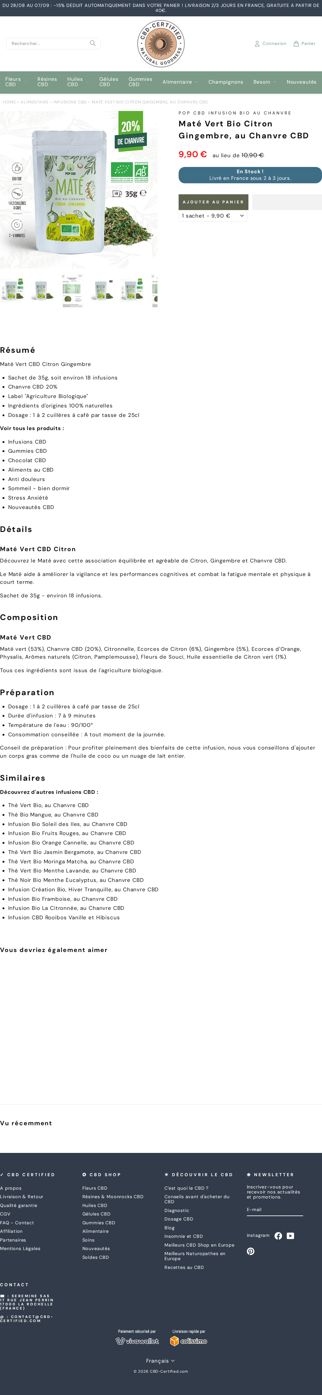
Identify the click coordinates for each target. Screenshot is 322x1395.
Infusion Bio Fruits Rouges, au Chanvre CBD (67, 833)
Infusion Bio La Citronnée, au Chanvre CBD (66, 908)
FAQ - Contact (17, 1223)
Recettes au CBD (184, 1267)
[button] (287, 202)
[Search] (92, 44)
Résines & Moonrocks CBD (113, 1196)
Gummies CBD (141, 82)
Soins (88, 1240)
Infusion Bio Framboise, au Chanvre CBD (63, 898)
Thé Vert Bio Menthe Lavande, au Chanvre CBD (72, 870)
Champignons (225, 82)
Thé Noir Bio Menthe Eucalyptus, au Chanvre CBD (76, 880)
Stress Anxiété (28, 497)
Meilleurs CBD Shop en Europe (199, 1245)
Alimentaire (177, 82)
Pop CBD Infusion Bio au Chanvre (235, 113)
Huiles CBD (75, 82)
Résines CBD (47, 82)
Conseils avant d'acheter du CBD (197, 1199)
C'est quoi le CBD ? (186, 1188)
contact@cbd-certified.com (27, 1319)
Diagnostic (176, 1210)
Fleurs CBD (13, 82)
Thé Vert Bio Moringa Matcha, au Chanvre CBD (71, 861)
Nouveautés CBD (31, 507)
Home (9, 102)
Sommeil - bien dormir (39, 488)
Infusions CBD (70, 102)
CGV (5, 1214)
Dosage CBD (178, 1219)
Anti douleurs (26, 479)
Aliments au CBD (31, 469)
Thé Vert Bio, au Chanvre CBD (48, 805)
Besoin (261, 82)
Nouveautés (302, 82)
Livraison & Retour (21, 1196)
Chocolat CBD (27, 460)
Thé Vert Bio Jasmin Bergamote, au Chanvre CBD (75, 852)
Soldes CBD (95, 1257)
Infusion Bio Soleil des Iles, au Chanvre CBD (68, 824)
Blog (169, 1228)
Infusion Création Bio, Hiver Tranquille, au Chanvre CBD (83, 889)
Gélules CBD (109, 82)
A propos (11, 1188)
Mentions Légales (20, 1248)
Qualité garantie (18, 1205)
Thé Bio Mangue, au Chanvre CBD (53, 814)
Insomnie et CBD (183, 1236)
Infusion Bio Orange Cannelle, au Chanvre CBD (71, 842)
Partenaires (13, 1240)
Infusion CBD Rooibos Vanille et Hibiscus (64, 917)
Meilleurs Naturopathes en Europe (194, 1256)
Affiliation (11, 1231)
